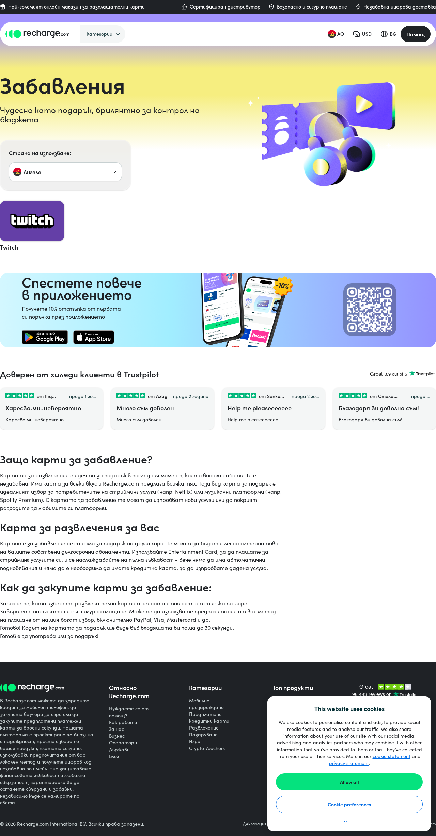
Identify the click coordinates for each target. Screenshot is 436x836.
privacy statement (349, 763)
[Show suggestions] (114, 171)
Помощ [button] (415, 34)
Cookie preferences (349, 804)
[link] (45, 337)
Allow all (349, 781)
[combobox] (65, 172)
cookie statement (391, 756)
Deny (349, 822)
